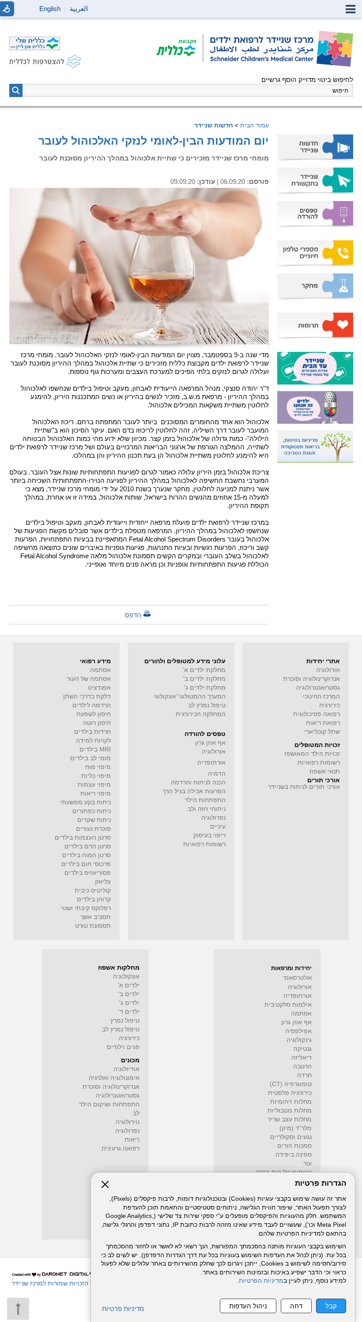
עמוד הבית (254, 125)
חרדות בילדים (92, 731)
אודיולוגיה (126, 1069)
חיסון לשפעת (93, 714)
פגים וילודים (123, 1047)
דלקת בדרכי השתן (87, 696)
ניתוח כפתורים (91, 811)
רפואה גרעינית (121, 1148)
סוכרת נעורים (93, 828)
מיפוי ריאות (95, 793)
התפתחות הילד (205, 800)
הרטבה (302, 1066)
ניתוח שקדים (94, 820)
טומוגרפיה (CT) (291, 1084)
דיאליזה (301, 1057)
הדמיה (217, 773)
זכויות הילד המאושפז (312, 754)
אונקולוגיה (126, 976)
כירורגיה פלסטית (290, 1093)
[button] (16, 90)
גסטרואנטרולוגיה (318, 687)
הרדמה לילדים (91, 705)
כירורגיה (329, 705)
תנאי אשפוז (324, 771)
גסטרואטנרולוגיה (118, 1095)
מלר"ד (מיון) (295, 1128)
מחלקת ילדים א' (204, 670)
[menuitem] (315, 147)
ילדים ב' (129, 994)
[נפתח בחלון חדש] (180, 49)
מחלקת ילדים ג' (205, 687)
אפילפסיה (298, 1031)
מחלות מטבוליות (290, 1110)
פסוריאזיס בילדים (87, 873)
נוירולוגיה (128, 1122)
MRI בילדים (95, 749)
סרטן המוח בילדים (86, 855)
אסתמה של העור (89, 679)
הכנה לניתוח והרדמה (198, 782)
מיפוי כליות (96, 776)
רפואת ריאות (323, 723)
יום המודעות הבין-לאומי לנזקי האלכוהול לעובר (153, 140)
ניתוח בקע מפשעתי (85, 802)
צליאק (103, 881)
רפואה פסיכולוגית (316, 714)
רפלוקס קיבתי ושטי (86, 908)
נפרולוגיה (213, 817)
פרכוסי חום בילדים (86, 864)
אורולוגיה (328, 670)
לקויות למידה (93, 740)
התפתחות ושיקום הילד (109, 1104)
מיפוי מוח (98, 767)
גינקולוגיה (299, 1040)
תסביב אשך (95, 917)
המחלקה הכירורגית (201, 714)
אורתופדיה (211, 762)
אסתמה (100, 670)
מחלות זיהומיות (291, 1101)
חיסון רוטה (97, 723)
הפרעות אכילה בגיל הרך (194, 791)
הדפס (133, 615)
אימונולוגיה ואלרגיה (114, 1078)
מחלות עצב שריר (290, 1119)
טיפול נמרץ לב (207, 705)
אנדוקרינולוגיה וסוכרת (111, 1086)
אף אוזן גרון (210, 742)
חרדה (304, 1075)
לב (136, 1113)
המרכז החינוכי (321, 696)
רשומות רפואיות (319, 762)
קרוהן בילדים (94, 899)
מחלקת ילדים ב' (204, 679)
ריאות (132, 1139)
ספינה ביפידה (293, 1154)
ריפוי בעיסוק (209, 835)
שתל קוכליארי (322, 731)
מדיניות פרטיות (123, 1308)
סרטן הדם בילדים (87, 846)
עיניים (218, 826)
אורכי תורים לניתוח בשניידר (304, 787)
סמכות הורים (294, 1146)
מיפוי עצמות (94, 784)
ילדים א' (129, 985)
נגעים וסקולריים (291, 1137)
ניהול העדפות (248, 1306)
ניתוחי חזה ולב (207, 809)
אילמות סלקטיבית (288, 1004)
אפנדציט (99, 687)
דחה (296, 1306)
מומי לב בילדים (90, 758)
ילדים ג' (129, 1003)
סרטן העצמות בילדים (83, 837)
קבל (331, 1306)
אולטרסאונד (297, 978)
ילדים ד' (129, 1011)
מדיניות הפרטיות (261, 1280)
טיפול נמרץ (125, 1020)
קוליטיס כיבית (93, 890)
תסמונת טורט (93, 925)
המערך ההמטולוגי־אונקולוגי (190, 696)
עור (307, 1163)
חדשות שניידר (213, 125)
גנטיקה (303, 1049)
